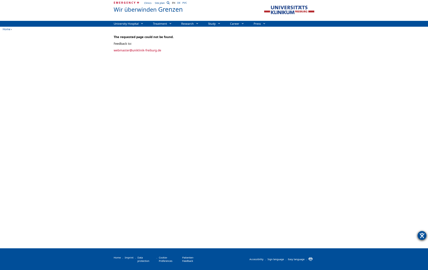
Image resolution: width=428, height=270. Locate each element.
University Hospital (126, 24)
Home (6, 29)
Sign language (277, 259)
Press (257, 24)
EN (173, 2)
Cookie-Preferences (165, 259)
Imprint (130, 257)
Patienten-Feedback (188, 259)
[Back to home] (289, 10)
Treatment (160, 24)
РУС (184, 2)
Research (187, 24)
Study (212, 24)
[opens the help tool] (422, 235)
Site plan (160, 3)
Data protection (147, 259)
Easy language (297, 259)
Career (234, 24)
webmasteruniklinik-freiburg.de (137, 50)
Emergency (125, 3)
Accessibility (257, 259)
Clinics (147, 3)
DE (178, 2)
